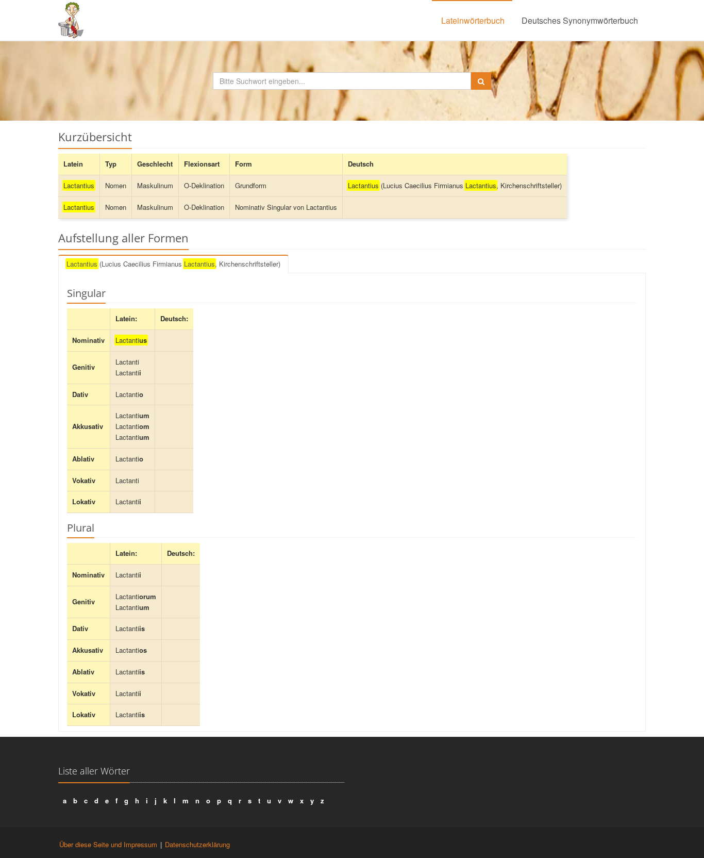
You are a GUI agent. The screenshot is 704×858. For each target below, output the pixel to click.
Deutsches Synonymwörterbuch (580, 20)
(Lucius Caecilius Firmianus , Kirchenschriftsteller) (173, 264)
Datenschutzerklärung (197, 844)
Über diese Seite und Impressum (108, 844)
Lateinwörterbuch (473, 20)
